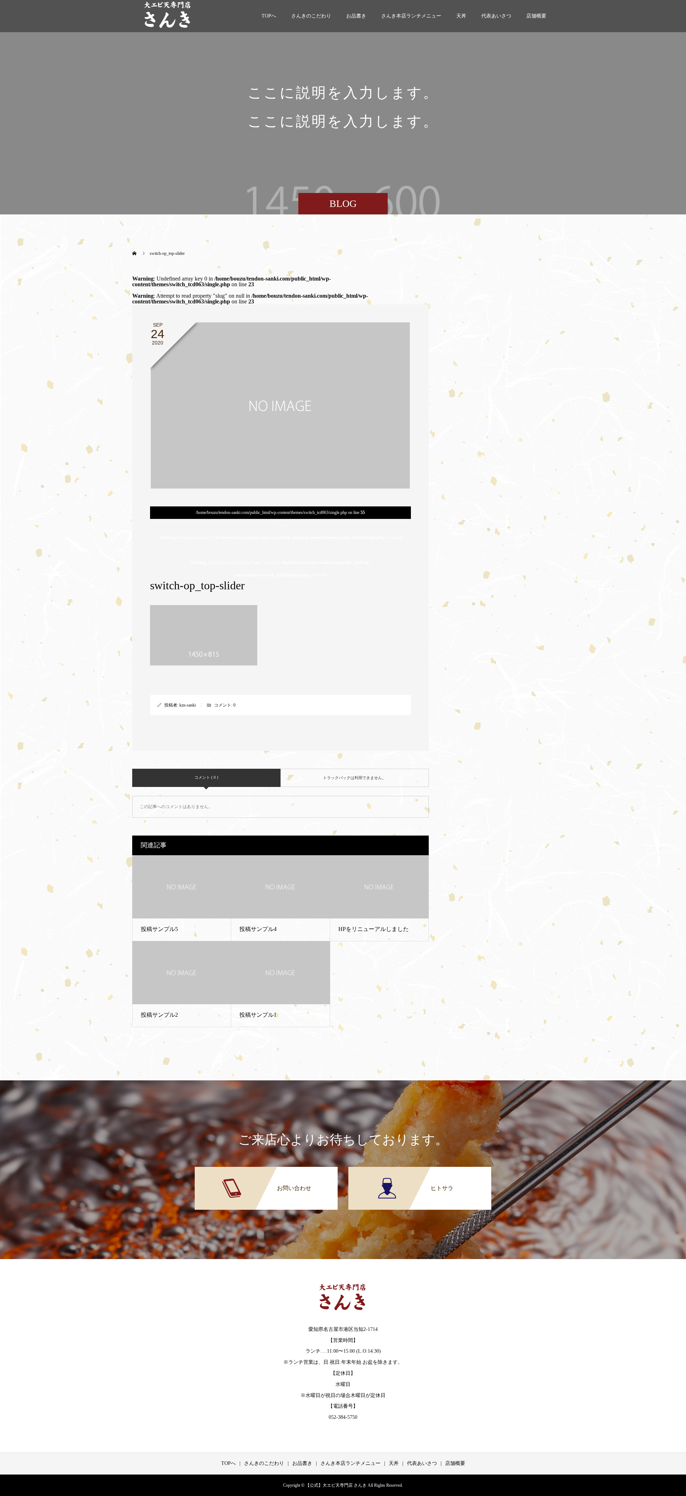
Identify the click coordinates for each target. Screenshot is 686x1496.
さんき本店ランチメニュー (411, 16)
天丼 (461, 16)
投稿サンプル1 (258, 1015)
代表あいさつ (496, 16)
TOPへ (269, 16)
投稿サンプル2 (159, 1015)
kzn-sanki (187, 705)
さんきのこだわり (311, 16)
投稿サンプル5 (159, 929)
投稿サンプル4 (258, 929)
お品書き (356, 16)
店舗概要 (536, 16)
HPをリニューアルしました (373, 929)
